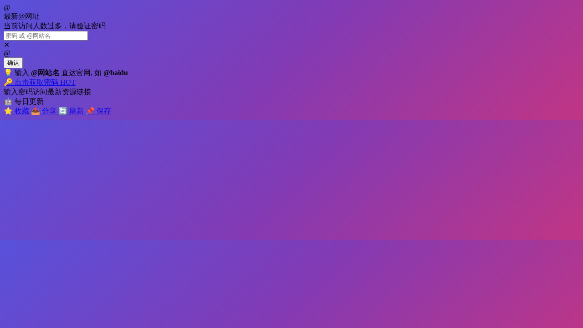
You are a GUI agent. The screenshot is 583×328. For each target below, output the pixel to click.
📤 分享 (44, 111)
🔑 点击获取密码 (40, 82)
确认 (13, 62)
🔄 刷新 (72, 111)
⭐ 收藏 (17, 111)
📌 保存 (98, 111)
